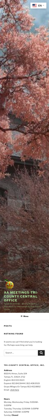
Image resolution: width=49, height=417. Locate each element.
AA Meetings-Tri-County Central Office (21, 296)
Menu (25, 316)
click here (14, 390)
